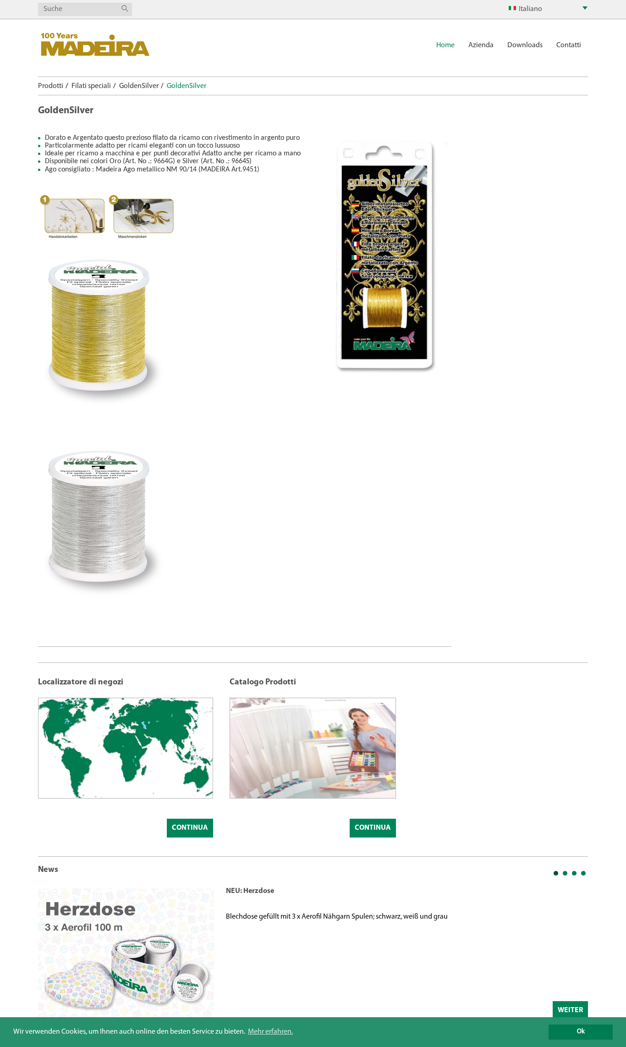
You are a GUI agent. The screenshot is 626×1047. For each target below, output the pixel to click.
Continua (190, 828)
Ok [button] (581, 1031)
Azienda (481, 45)
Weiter (570, 1010)
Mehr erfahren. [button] (270, 1032)
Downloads (525, 45)
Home (445, 45)
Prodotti (50, 86)
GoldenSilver (139, 86)
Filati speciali (91, 86)
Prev (50, 953)
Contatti (568, 45)
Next (576, 953)
